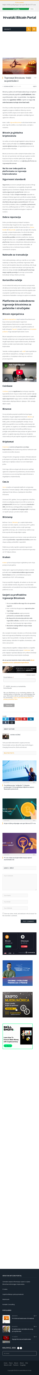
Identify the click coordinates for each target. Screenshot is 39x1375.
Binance (30, 417)
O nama (4, 1289)
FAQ (26, 1363)
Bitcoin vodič (8, 1365)
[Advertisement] (19, 42)
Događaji (23, 1365)
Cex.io (4, 487)
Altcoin (22, 1363)
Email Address (9, 677)
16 (35, 1326)
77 (35, 1316)
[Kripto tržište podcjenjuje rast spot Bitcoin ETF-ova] (19, 809)
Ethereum (25, 941)
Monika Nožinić (8, 86)
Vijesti (34, 86)
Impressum (5, 1299)
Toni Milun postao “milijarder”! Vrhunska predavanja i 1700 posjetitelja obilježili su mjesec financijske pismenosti (19, 787)
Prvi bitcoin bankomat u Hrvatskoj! (23, 1318)
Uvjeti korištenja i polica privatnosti (13, 1294)
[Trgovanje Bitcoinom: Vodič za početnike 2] (19, 66)
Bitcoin (8, 941)
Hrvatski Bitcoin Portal (19, 17)
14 (35, 1336)
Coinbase (5, 391)
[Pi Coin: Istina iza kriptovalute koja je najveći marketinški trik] (19, 844)
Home (5, 1363)
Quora (32, 227)
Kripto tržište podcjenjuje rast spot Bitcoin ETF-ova (19, 5)
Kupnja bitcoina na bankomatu (21, 1339)
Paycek (14, 329)
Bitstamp (15, 522)
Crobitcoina (27, 650)
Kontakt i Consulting (8, 1304)
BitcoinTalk (12, 230)
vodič (23, 351)
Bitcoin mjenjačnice (10, 319)
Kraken (4, 562)
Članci (11, 1363)
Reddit (4, 230)
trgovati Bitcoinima (15, 122)
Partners (15, 1365)
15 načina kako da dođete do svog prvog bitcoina (22, 1330)
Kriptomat (5, 447)
